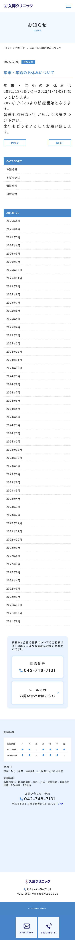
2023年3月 (13, 507)
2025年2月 (13, 335)
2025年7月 (13, 302)
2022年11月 (14, 531)
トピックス (13, 177)
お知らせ (20, 47)
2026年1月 (13, 261)
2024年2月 (13, 433)
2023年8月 (13, 474)
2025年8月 (13, 294)
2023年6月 (13, 482)
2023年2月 (13, 515)
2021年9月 (13, 621)
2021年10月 (14, 613)
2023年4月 (13, 498)
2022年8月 (13, 556)
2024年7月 (13, 392)
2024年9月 (13, 376)
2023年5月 (13, 490)
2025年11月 (14, 278)
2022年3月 (13, 588)
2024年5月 (13, 409)
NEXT (60, 143)
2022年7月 (13, 564)
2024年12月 (14, 351)
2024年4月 (13, 417)
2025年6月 (13, 310)
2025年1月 (13, 343)
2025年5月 (13, 319)
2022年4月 (13, 580)
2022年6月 (13, 572)
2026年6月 (13, 229)
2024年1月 (13, 441)
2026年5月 (13, 237)
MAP (59, 803)
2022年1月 (13, 596)
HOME (7, 47)
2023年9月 (13, 466)
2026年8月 (13, 221)
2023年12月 (14, 449)
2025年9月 (13, 286)
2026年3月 (13, 253)
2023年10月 (14, 458)
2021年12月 (14, 605)
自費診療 (12, 194)
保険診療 (12, 185)
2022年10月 (14, 539)
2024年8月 (13, 384)
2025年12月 (14, 270)
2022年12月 (14, 523)
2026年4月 (13, 245)
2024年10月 (14, 368)
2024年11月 (14, 360)
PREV (15, 143)
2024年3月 (13, 425)
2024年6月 (13, 400)
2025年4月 (13, 327)
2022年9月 (13, 547)
